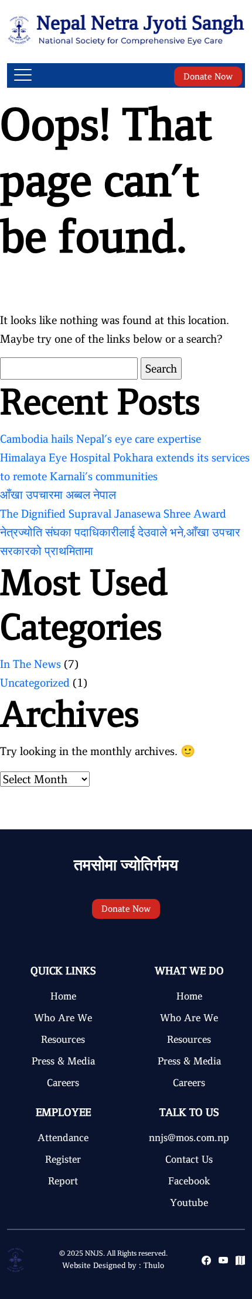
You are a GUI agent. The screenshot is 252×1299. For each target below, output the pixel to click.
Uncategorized (35, 682)
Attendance (63, 1137)
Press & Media (63, 1061)
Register (63, 1159)
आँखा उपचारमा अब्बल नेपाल (58, 494)
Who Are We (63, 1018)
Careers (63, 1082)
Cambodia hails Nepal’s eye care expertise (100, 438)
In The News (30, 663)
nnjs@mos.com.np (189, 1137)
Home (63, 996)
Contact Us (189, 1159)
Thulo (154, 1265)
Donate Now (208, 76)
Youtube (189, 1202)
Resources (63, 1039)
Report (63, 1181)
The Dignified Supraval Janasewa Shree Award (113, 513)
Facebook (189, 1181)
